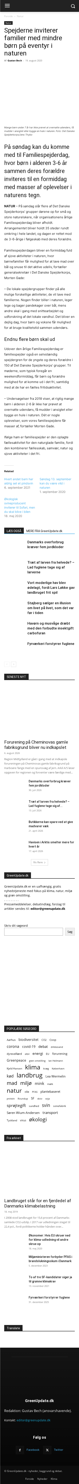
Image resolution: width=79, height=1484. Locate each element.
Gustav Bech (15, 60)
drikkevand (57, 1046)
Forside (8, 16)
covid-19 (28, 1046)
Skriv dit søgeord (16, 926)
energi (37, 1053)
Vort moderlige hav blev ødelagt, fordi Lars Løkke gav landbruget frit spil (51, 588)
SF (32, 1098)
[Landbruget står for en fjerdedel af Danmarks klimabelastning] (39, 1169)
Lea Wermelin (56, 1076)
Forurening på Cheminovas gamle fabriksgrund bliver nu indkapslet (36, 745)
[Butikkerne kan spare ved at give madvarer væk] (14, 827)
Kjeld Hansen (14, 1068)
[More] (70, 70)
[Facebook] (21, 70)
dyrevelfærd (14, 1054)
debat (43, 1046)
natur (14, 1090)
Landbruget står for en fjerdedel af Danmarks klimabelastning (37, 1203)
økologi (38, 1119)
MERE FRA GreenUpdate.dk (44, 531)
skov (39, 1098)
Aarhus (11, 1040)
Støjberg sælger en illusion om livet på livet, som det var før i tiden (50, 608)
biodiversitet (29, 1039)
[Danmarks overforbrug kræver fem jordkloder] (14, 547)
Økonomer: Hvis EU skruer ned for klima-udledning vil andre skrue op (49, 1240)
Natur (20, 16)
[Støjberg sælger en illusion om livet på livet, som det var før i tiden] (14, 608)
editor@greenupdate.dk (33, 1420)
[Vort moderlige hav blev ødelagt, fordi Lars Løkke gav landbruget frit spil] (14, 587)
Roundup (23, 1098)
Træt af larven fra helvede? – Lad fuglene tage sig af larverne (50, 567)
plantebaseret (50, 1091)
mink (39, 1083)
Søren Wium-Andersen (23, 1113)
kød (10, 1076)
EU (47, 1054)
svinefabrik (59, 1106)
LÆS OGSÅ (14, 531)
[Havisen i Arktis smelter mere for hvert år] (14, 847)
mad (12, 1083)
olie (27, 1092)
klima (32, 1067)
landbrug (30, 1075)
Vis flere (38, 862)
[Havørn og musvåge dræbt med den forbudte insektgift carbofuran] (14, 628)
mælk (50, 1084)
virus (23, 1120)
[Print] (51, 70)
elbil (27, 1053)
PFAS (34, 1091)
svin (46, 1105)
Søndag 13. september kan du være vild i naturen (55, 483)
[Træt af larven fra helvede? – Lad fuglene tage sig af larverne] (14, 567)
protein (11, 1098)
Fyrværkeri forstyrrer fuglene (50, 644)
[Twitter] (31, 70)
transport (50, 1112)
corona (13, 1046)
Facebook (33, 1449)
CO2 (44, 1040)
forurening (59, 1054)
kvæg (46, 1068)
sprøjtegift (16, 1105)
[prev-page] (6, 664)
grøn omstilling (37, 1060)
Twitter (58, 1449)
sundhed (34, 1106)
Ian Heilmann (55, 1060)
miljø (26, 1083)
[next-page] (13, 664)
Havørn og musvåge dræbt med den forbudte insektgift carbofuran (50, 628)
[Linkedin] (60, 70)
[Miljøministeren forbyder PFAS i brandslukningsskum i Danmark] (14, 1262)
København (58, 1068)
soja (47, 1098)
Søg (69, 932)
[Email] (41, 70)
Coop (53, 1040)
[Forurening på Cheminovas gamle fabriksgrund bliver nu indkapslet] (39, 711)
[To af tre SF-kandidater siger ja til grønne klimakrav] (14, 1282)
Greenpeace (16, 1060)
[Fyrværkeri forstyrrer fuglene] (14, 648)
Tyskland (12, 1120)
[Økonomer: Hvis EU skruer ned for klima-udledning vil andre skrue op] (14, 1240)
